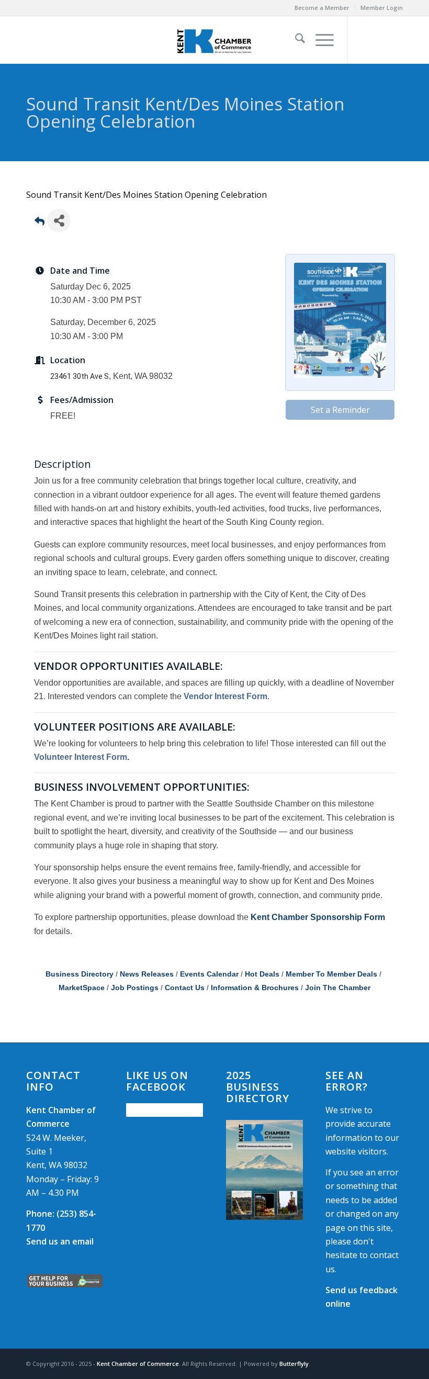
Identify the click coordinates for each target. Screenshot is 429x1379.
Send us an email (60, 1241)
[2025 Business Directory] (264, 1170)
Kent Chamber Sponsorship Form (318, 917)
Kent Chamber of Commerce (138, 1363)
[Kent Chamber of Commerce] (214, 39)
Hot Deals (262, 974)
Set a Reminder (340, 410)
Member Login (381, 8)
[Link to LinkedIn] (395, 40)
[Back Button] (39, 223)
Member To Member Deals (331, 974)
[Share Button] (59, 220)
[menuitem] (322, 7)
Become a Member (322, 8)
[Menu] (319, 39)
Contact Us (185, 988)
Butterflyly (294, 1363)
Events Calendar (209, 974)
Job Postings (135, 988)
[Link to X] (379, 40)
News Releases (147, 974)
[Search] (295, 39)
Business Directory (80, 974)
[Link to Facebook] (363, 40)
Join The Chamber (337, 988)
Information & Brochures (255, 988)
